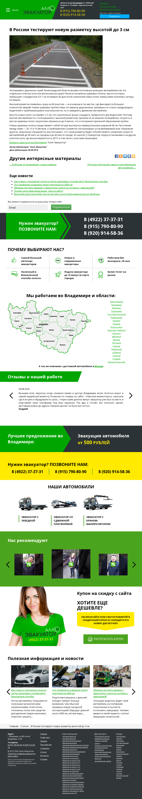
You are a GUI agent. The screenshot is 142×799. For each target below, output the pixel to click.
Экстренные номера (110, 9)
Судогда (116, 355)
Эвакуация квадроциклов (71, 754)
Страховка (44, 748)
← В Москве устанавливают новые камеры (32, 164)
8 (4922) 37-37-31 (103, 219)
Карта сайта (13, 756)
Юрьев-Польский (116, 362)
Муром (116, 339)
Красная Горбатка (116, 330)
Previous (8, 692)
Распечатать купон (107, 639)
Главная (43, 734)
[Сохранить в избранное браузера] (133, 156)
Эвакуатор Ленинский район (72, 776)
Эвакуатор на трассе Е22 (70, 771)
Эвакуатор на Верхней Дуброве (73, 787)
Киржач (116, 320)
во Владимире (76, 3)
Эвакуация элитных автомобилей (73, 752)
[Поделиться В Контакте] (129, 156)
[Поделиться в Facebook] (116, 156)
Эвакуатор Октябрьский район (72, 774)
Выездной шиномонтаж (103, 752)
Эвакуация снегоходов (70, 756)
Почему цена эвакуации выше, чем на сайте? (38, 190)
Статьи (43, 752)
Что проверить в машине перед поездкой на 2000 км (43, 184)
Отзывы (104, 3)
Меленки (116, 336)
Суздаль (116, 359)
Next (134, 565)
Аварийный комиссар (102, 739)
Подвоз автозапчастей (103, 756)
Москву (99, 366)
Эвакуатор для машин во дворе (73, 791)
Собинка (116, 352)
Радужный (116, 349)
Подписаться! (61, 207)
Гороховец (116, 311)
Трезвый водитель (101, 748)
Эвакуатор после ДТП (69, 793)
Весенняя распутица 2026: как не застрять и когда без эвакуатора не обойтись (57, 194)
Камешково (116, 317)
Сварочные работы (101, 754)
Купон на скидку (108, 6)
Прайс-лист (45, 737)
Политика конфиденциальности (21, 754)
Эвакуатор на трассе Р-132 (71, 761)
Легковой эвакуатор (69, 736)
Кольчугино (116, 327)
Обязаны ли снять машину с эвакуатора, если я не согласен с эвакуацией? (54, 187)
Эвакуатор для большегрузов (72, 789)
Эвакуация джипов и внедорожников (75, 747)
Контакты (44, 755)
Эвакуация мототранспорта (71, 741)
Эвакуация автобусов (69, 743)
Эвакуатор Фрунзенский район (73, 778)
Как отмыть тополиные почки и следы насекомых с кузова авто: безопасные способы (61, 181)
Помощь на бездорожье (103, 746)
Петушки (116, 343)
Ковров (116, 324)
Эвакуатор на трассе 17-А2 (71, 769)
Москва (118, 778)
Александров (116, 301)
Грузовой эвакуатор (69, 739)
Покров (116, 346)
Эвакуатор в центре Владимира (73, 782)
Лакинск (116, 333)
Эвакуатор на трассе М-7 (70, 758)
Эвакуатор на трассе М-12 (71, 765)
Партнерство (46, 744)
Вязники (116, 308)
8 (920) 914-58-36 (72, 14)
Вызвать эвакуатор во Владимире (28, 142)
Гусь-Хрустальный (116, 314)
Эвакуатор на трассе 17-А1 (71, 767)
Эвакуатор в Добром (69, 780)
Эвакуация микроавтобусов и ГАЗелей (75, 745)
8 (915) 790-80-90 (72, 11)
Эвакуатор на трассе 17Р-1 (71, 763)
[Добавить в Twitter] (125, 156)
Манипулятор (99, 750)
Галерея (43, 741)
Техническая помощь (102, 736)
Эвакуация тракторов (69, 750)
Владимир (116, 305)
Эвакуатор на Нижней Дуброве (73, 784)
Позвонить (114, 16)
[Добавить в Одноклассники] (121, 156)
